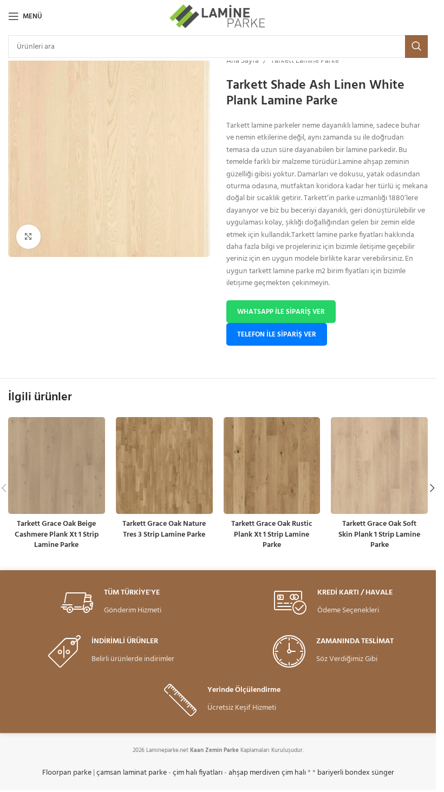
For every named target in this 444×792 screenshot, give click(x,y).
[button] (432, 488)
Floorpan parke (67, 773)
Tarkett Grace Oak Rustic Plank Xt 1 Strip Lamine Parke (271, 534)
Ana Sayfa (242, 61)
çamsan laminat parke (131, 773)
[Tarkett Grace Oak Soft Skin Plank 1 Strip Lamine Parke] (379, 465)
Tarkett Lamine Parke (305, 61)
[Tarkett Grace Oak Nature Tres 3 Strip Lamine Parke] (164, 465)
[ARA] (416, 46)
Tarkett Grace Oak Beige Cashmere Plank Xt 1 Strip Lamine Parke (57, 534)
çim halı (294, 773)
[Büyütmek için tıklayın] (28, 237)
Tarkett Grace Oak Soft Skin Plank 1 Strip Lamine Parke (379, 534)
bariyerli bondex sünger (355, 773)
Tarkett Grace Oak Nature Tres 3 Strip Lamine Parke (164, 529)
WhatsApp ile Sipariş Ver (281, 312)
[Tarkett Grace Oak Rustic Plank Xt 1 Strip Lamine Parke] (272, 465)
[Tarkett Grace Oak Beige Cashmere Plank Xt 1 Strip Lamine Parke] (56, 465)
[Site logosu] (217, 16)
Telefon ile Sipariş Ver (276, 334)
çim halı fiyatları (198, 773)
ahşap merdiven (254, 773)
